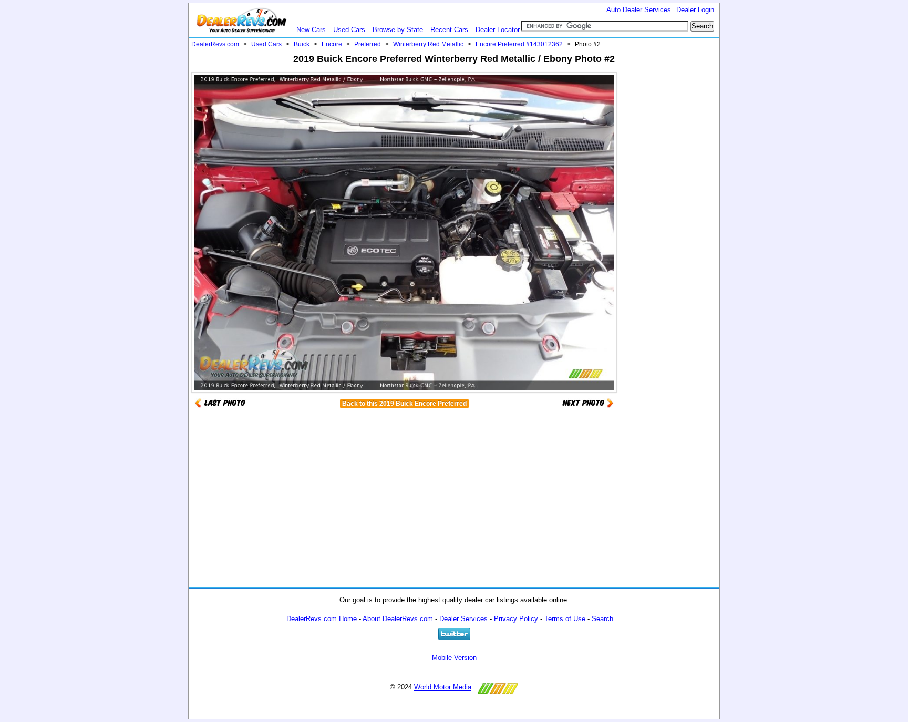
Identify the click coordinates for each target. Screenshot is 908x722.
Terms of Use (564, 619)
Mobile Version (454, 658)
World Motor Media (442, 688)
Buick (301, 44)
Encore (332, 44)
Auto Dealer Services (638, 10)
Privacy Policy (516, 619)
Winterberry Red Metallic (428, 44)
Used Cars (349, 30)
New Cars (311, 30)
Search (602, 619)
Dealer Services (463, 619)
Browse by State (398, 30)
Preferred (367, 44)
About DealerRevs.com (398, 619)
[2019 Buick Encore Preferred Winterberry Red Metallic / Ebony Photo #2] (588, 402)
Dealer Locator (498, 30)
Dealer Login (695, 10)
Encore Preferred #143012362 (519, 44)
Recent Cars (449, 30)
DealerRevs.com (215, 44)
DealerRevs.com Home (321, 619)
